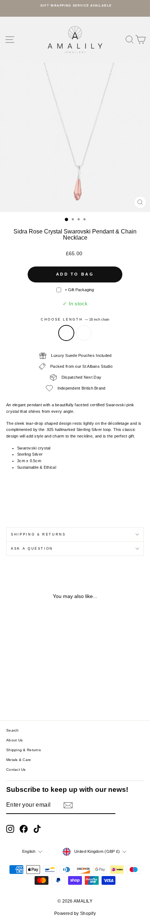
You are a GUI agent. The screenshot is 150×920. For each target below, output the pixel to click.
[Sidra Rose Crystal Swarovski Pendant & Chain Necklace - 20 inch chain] (36, 694)
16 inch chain (66, 333)
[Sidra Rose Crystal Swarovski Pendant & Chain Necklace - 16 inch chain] (28, 694)
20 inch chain (83, 333)
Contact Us (16, 770)
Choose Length (75, 319)
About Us (14, 740)
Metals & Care (18, 760)
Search (12, 730)
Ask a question (32, 548)
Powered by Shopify (75, 913)
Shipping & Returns (38, 534)
